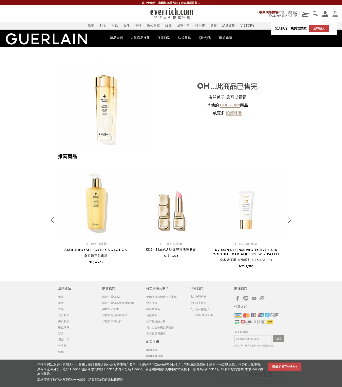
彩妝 (103, 25)
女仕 (126, 25)
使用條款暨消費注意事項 (161, 296)
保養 (91, 25)
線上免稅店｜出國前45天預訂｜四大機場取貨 (170, 2)
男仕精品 (63, 321)
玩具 (168, 25)
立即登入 (319, 28)
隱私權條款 (115, 379)
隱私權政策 (153, 309)
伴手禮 (200, 25)
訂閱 (278, 338)
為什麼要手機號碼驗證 (160, 327)
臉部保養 (234, 113)
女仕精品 (63, 315)
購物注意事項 (154, 356)
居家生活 (183, 25)
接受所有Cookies (284, 366)
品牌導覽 (228, 25)
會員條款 (151, 302)
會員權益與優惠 (156, 333)
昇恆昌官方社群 (112, 321)
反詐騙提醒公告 (156, 321)
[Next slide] (289, 220)
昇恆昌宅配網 (110, 309)
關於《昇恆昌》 (112, 296)
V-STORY (247, 25)
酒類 (213, 25)
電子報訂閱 (241, 332)
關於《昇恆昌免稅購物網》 (119, 302)
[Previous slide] (52, 220)
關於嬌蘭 (225, 37)
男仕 (138, 25)
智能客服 (200, 296)
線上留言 (200, 302)
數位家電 (153, 25)
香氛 (114, 25)
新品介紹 (116, 37)
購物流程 (151, 349)
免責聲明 (151, 315)
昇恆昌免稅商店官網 (114, 315)
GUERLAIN (230, 105)
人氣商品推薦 (140, 37)
